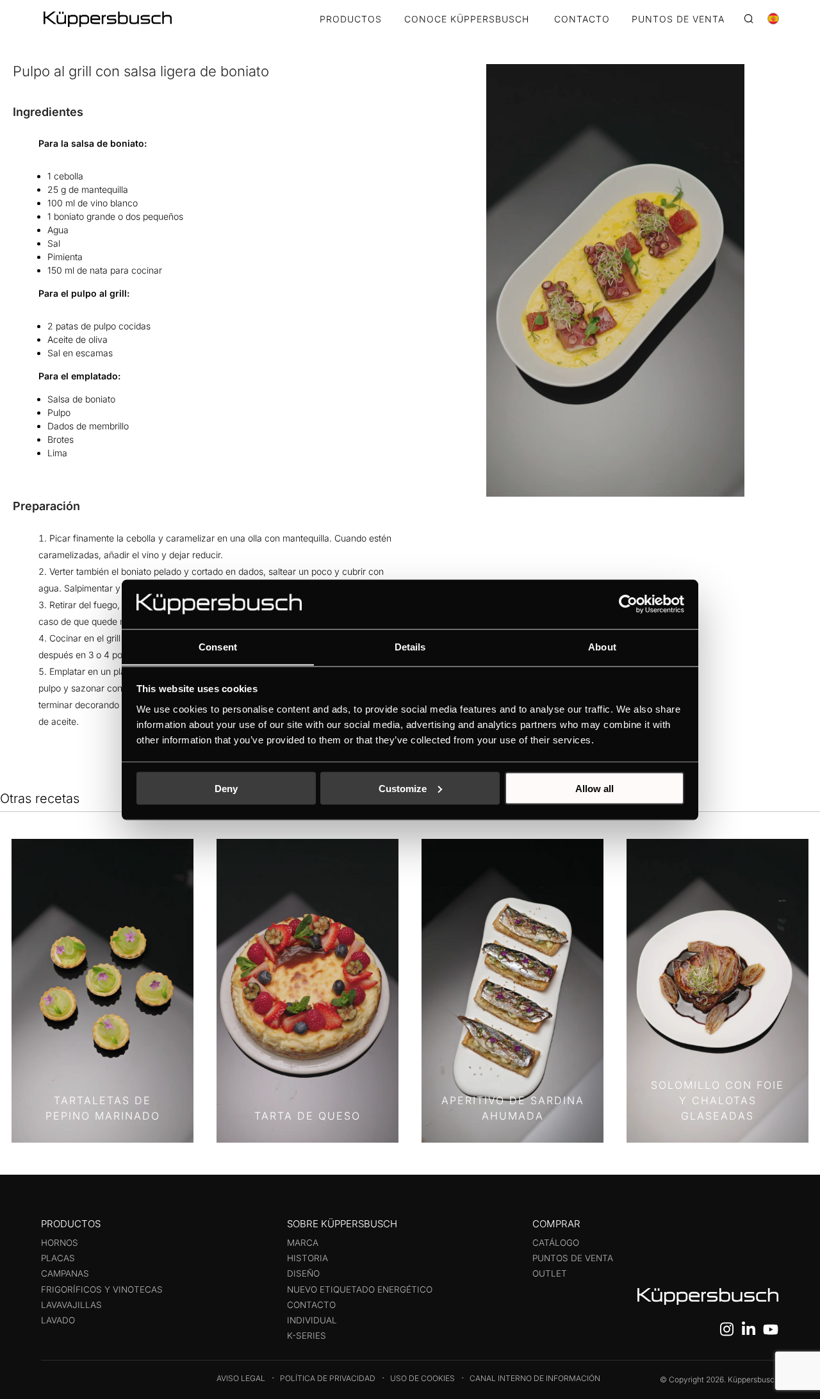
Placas (58, 1258)
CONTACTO (582, 19)
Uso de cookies (422, 1378)
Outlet (549, 1273)
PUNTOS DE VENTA (678, 19)
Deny (226, 787)
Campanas (65, 1273)
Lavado (58, 1320)
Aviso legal (241, 1378)
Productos (351, 19)
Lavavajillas (71, 1305)
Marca (302, 1243)
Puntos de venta (572, 1258)
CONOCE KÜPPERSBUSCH (466, 19)
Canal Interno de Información (535, 1378)
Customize (403, 787)
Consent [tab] (218, 646)
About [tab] (602, 646)
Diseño (303, 1273)
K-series (306, 1335)
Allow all (594, 787)
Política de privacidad (327, 1378)
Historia (307, 1258)
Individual (312, 1320)
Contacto (311, 1305)
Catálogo (555, 1243)
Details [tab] (410, 646)
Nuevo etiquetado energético (359, 1289)
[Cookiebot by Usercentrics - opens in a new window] (628, 603)
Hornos (59, 1243)
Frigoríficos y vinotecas (102, 1289)
